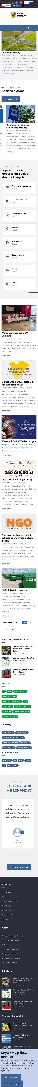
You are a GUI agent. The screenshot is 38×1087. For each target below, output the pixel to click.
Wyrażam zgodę (10, 1077)
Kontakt (5, 919)
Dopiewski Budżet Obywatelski (13, 738)
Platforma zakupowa (10, 949)
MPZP (25, 701)
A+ (14, 5)
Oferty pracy (6, 897)
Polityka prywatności (10, 954)
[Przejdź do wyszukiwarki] (28, 28)
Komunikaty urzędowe (10, 387)
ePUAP (9, 691)
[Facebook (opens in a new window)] (16, 2)
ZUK (15, 760)
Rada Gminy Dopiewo (24, 748)
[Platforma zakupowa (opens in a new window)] (13, 3)
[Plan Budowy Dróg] (19, 41)
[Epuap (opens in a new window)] (9, 3)
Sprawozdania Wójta (10, 716)
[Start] (19, 16)
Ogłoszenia (6, 339)
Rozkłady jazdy (8, 732)
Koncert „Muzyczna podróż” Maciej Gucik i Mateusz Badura (23, 649)
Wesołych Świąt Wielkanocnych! (19, 441)
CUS (4, 765)
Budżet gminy (7, 945)
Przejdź (14, 188)
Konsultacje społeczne (11, 743)
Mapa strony (6, 892)
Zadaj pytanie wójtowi (19, 867)
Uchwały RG (7, 711)
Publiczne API (7, 915)
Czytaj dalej (6, 355)
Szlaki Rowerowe (8, 748)
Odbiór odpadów (21, 732)
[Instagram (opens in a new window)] (20, 2)
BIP (4, 691)
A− (17, 5)
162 (32, 622)
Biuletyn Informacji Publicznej (13, 936)
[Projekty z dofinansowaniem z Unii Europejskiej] (28, 2)
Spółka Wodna (13, 765)
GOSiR (21, 760)
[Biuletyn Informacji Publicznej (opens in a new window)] (4, 3)
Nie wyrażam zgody (12, 1084)
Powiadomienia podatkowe (12, 701)
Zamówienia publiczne (21, 711)
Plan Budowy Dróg (11, 52)
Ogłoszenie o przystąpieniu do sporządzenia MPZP (18, 383)
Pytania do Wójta (20, 691)
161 (25, 623)
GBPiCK (28, 760)
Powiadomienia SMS (9, 696)
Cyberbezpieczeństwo (10, 963)
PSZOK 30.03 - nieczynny (15, 590)
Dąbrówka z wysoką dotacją (17, 479)
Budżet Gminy (7, 706)
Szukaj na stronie (8, 910)
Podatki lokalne (7, 906)
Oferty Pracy (25, 743)
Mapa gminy (7, 760)
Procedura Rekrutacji (22, 706)
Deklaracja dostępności (11, 958)
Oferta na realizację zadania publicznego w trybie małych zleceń (17, 538)
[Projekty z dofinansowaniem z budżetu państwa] (6, 5)
